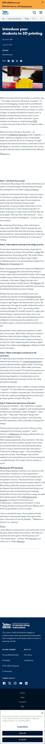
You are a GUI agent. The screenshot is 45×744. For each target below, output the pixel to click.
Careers (22, 693)
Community (7, 671)
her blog (33, 539)
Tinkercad (25, 345)
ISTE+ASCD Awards (10, 666)
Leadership (28, 660)
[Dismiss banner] (43, 2)
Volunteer (6, 660)
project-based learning (32, 361)
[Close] (42, 713)
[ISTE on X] (10, 683)
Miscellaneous (7, 55)
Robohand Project (33, 297)
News (22, 697)
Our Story (28, 655)
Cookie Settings (22, 727)
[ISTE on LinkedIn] (26, 683)
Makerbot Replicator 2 (19, 135)
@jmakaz (20, 541)
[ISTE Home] (5, 12)
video (38, 252)
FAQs (22, 706)
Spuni (23, 280)
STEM (34, 121)
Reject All (22, 733)
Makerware (14, 434)
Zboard (37, 283)
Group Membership (10, 655)
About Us (27, 649)
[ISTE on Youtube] (21, 683)
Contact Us (22, 702)
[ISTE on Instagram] (15, 683)
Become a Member (9, 649)
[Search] (34, 12)
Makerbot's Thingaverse (10, 264)
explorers (12, 271)
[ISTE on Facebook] (4, 683)
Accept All (22, 740)
